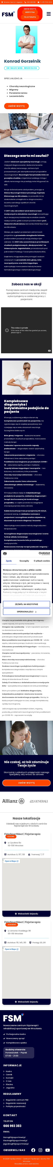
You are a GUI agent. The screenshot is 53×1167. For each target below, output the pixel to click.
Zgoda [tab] (9, 561)
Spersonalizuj (25, 612)
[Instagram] (40, 1150)
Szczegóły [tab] (24, 561)
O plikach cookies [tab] (42, 561)
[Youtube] (48, 1150)
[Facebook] (33, 1150)
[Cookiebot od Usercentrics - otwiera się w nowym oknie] (39, 553)
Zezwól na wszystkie (26, 604)
